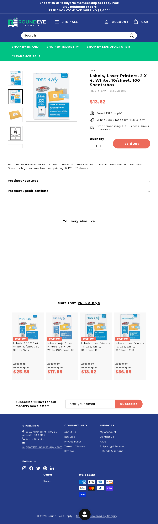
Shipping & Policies (112, 446)
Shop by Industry (62, 46)
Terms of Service (74, 446)
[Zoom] (51, 96)
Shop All (67, 22)
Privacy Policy (73, 441)
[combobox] (79, 35)
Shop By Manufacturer (108, 46)
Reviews (69, 451)
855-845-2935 (35, 439)
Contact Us (107, 436)
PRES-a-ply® (98, 91)
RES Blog (69, 436)
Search (47, 481)
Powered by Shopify (103, 516)
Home (93, 70)
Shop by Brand (25, 46)
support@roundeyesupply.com (42, 447)
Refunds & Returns (111, 451)
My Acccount (108, 432)
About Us (70, 432)
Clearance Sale (26, 56)
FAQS (103, 441)
